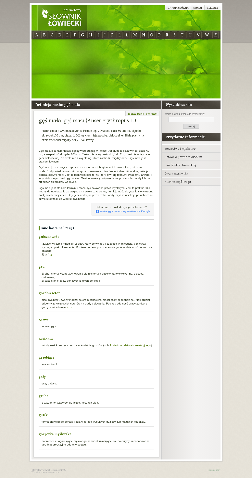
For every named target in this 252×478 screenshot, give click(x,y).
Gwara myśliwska (176, 173)
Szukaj (197, 8)
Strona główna (178, 8)
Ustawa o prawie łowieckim (183, 156)
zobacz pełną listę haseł (142, 113)
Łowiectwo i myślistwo (180, 148)
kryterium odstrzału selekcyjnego (130, 345)
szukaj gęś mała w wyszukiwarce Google (124, 211)
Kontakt (212, 8)
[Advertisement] (126, 69)
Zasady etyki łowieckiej (180, 165)
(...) (50, 254)
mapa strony (214, 470)
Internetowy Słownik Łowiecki (62, 18)
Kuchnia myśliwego (178, 181)
